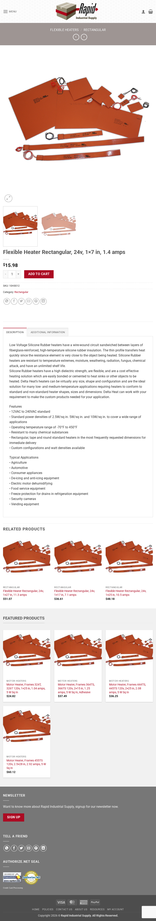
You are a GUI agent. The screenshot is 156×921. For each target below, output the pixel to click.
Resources (97, 909)
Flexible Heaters (64, 30)
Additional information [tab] (48, 332)
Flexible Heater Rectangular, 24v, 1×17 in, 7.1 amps (74, 593)
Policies (47, 909)
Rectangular (95, 30)
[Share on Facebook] (14, 301)
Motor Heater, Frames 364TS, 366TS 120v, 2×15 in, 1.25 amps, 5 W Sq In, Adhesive (76, 688)
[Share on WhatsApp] (6, 301)
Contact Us (64, 909)
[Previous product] (84, 37)
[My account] (143, 11)
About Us (81, 909)
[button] (10, 11)
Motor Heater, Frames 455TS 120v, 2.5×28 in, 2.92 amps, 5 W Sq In (26, 764)
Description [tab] (15, 332)
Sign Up (13, 817)
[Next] (144, 128)
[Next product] (76, 37)
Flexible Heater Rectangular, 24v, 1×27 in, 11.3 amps (23, 593)
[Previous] (11, 128)
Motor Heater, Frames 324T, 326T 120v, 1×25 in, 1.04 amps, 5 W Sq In (25, 688)
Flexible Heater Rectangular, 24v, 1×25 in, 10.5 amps (126, 593)
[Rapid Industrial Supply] (78, 11)
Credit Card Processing (13, 888)
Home (35, 909)
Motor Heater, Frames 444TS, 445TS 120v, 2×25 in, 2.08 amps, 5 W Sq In (127, 688)
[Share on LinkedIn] (43, 301)
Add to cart (39, 274)
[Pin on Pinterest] (36, 301)
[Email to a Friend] (28, 301)
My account (115, 909)
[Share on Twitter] (21, 301)
